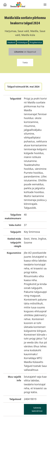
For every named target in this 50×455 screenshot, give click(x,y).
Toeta (25, 62)
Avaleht (17, 4)
